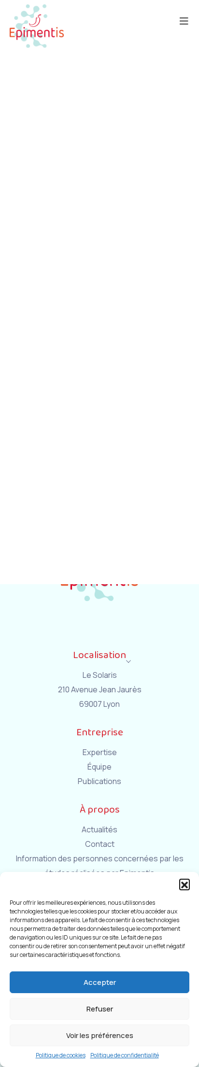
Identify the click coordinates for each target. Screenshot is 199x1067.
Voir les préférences (99, 1035)
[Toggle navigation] (188, 7)
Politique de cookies (60, 1055)
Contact (99, 844)
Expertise (100, 752)
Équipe (99, 766)
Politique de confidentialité (124, 1055)
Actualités (99, 829)
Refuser (99, 1009)
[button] (184, 884)
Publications (99, 781)
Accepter (100, 982)
